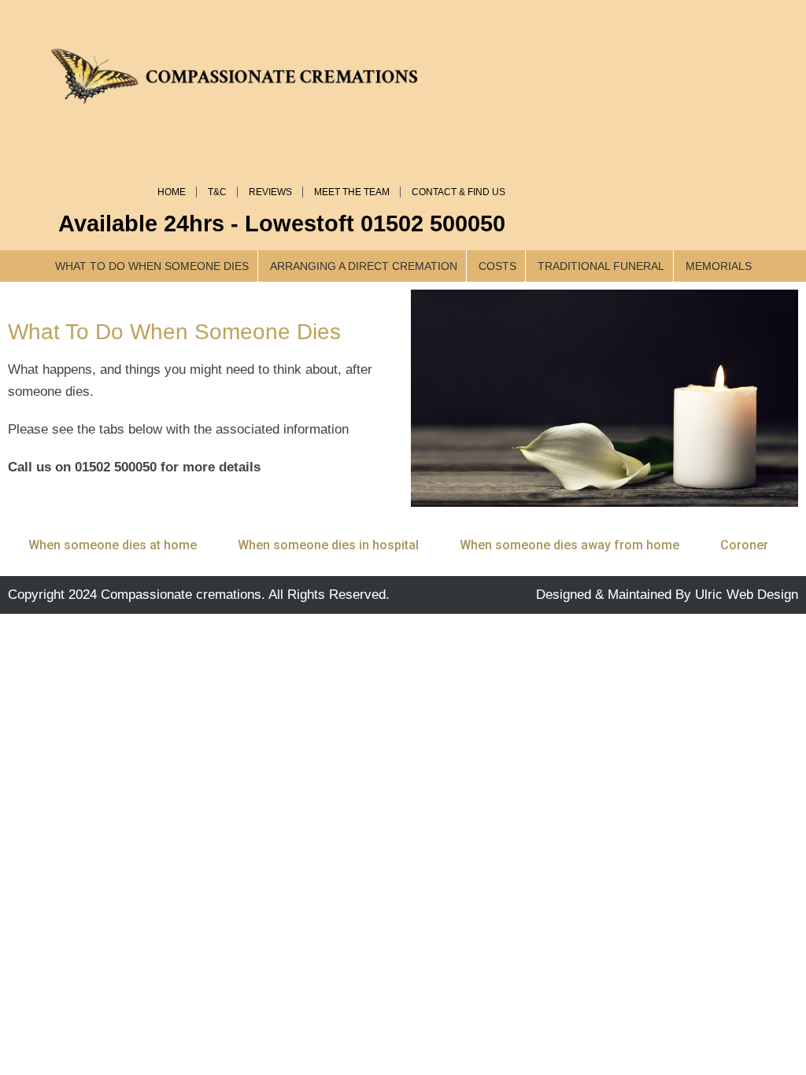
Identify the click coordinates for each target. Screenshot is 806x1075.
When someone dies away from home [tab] (569, 545)
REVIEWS (270, 192)
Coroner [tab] (744, 545)
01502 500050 (432, 223)
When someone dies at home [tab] (112, 545)
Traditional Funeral (601, 266)
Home (171, 192)
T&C (217, 192)
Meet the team (352, 192)
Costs (497, 266)
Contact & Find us (458, 192)
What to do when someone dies (152, 266)
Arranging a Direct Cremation (363, 266)
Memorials (719, 266)
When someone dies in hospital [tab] (328, 545)
